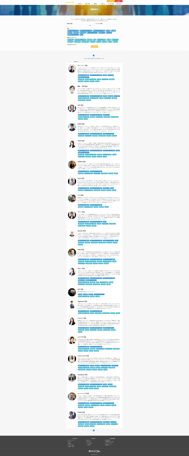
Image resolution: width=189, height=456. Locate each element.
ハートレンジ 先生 (83, 393)
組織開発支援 (71, 41)
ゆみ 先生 (80, 105)
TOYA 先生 (81, 141)
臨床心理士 (70, 32)
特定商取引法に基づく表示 (110, 441)
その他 (82, 34)
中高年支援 (99, 41)
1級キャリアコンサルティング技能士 (99, 30)
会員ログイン (89, 440)
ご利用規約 (88, 444)
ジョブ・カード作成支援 (101, 39)
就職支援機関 (90, 39)
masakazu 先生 (83, 375)
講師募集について (108, 444)
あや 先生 (80, 289)
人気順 (69, 61)
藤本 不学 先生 (83, 86)
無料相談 (118, 1)
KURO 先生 (81, 124)
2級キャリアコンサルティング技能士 (86, 30)
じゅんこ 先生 (82, 318)
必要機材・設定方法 (71, 446)
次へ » (98, 55)
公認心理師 (114, 30)
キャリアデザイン (115, 39)
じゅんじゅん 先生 (83, 356)
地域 (95, 39)
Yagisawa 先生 (82, 301)
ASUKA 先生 (82, 161)
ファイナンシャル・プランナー (92, 32)
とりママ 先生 (82, 337)
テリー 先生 (81, 212)
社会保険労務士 (83, 32)
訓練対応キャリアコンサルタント (73, 34)
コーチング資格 (109, 32)
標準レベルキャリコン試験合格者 (73, 30)
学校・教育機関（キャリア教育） (80, 39)
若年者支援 (105, 41)
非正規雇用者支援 (77, 41)
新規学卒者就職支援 (86, 41)
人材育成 (109, 39)
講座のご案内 (87, 3)
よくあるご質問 (111, 3)
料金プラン (103, 3)
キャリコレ (70, 2)
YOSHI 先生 (81, 412)
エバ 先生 (80, 195)
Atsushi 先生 (82, 231)
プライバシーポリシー (109, 443)
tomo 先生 (81, 178)
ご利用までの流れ (71, 444)
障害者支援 (115, 41)
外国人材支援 (93, 41)
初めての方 (80, 3)
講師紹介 (95, 3)
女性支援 (110, 41)
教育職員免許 (76, 32)
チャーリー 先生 (83, 65)
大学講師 (108, 30)
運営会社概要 (108, 440)
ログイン (111, 1)
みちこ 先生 (81, 268)
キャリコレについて (71, 440)
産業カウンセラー (102, 32)
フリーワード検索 (98, 23)
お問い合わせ (118, 3)
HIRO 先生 (81, 249)
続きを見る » (110, 72)
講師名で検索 (69, 23)
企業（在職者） (71, 39)
